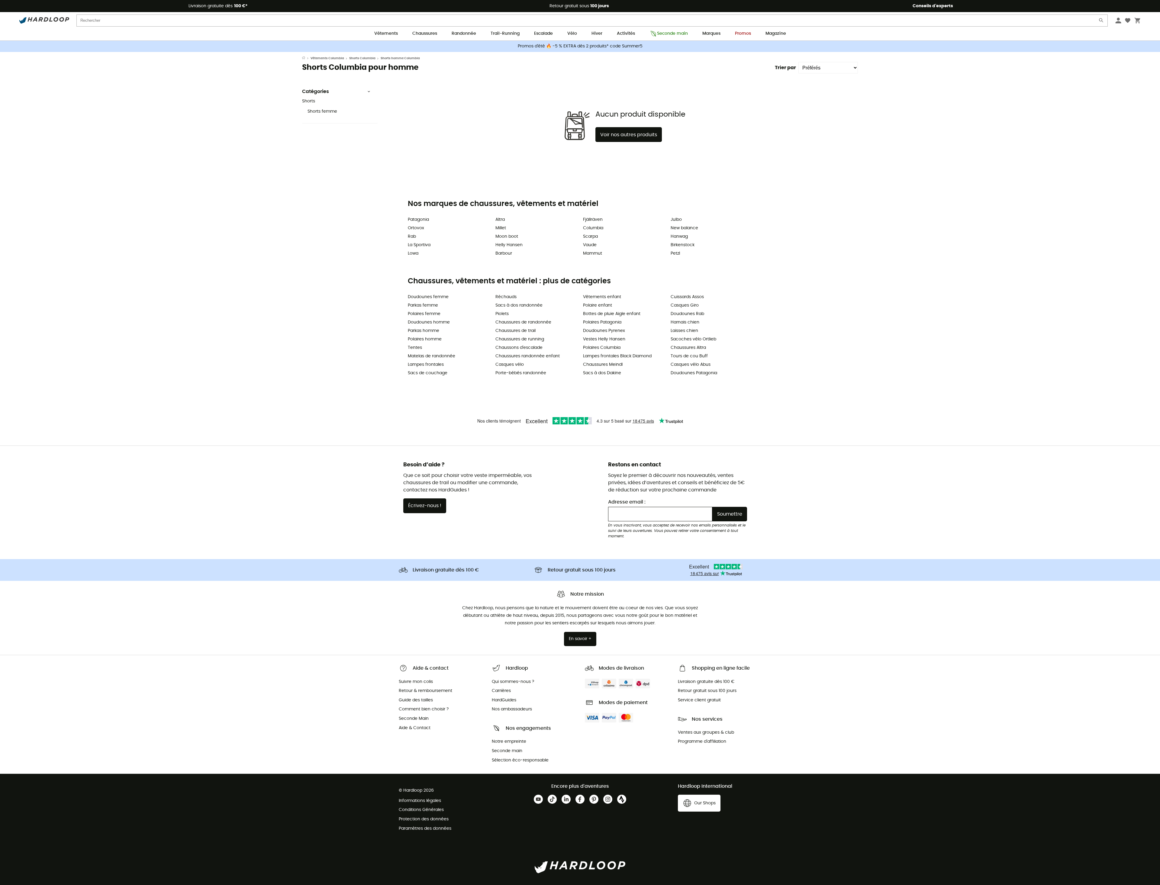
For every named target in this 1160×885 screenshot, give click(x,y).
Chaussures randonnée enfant (527, 356)
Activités (626, 33)
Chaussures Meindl (603, 364)
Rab (412, 236)
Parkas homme (423, 331)
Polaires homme (425, 339)
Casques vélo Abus (690, 364)
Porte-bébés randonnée (520, 373)
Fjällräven (593, 219)
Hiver (596, 33)
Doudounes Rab (687, 314)
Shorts (308, 101)
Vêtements (386, 33)
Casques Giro (685, 305)
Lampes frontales (426, 364)
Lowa (413, 253)
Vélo (572, 33)
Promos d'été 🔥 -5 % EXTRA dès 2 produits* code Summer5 (580, 46)
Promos (743, 33)
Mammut (592, 253)
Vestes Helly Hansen (604, 339)
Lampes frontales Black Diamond (617, 356)
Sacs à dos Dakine (602, 373)
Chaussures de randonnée (523, 322)
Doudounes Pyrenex (604, 331)
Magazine (775, 33)
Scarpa (590, 236)
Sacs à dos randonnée (519, 305)
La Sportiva (419, 245)
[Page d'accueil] (306, 58)
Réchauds (506, 297)
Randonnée (464, 33)
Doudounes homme (429, 322)
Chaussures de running (519, 339)
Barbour (503, 253)
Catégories (315, 91)
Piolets (502, 314)
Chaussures (424, 33)
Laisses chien (684, 331)
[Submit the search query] (1101, 22)
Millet (500, 228)
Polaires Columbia (601, 348)
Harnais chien (685, 322)
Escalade (543, 33)
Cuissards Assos (687, 297)
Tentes (415, 348)
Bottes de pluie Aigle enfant (611, 314)
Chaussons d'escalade (519, 348)
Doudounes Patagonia (694, 373)
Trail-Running (505, 33)
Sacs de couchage (427, 373)
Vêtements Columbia (327, 58)
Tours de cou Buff (689, 356)
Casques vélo (509, 364)
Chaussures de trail (515, 331)
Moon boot (506, 236)
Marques (711, 33)
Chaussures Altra (688, 348)
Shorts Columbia (362, 58)
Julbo (676, 219)
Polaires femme (424, 314)
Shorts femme (322, 111)
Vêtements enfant (602, 297)
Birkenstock (682, 245)
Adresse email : (627, 502)
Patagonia (418, 219)
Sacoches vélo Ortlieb (693, 339)
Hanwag (679, 236)
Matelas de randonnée (431, 356)
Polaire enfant (597, 305)
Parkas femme (423, 305)
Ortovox (416, 228)
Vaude (590, 245)
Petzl (675, 253)
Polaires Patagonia (602, 322)
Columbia (593, 228)
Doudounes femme (428, 297)
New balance (684, 228)
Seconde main (672, 33)
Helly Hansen (509, 245)
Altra (500, 219)
